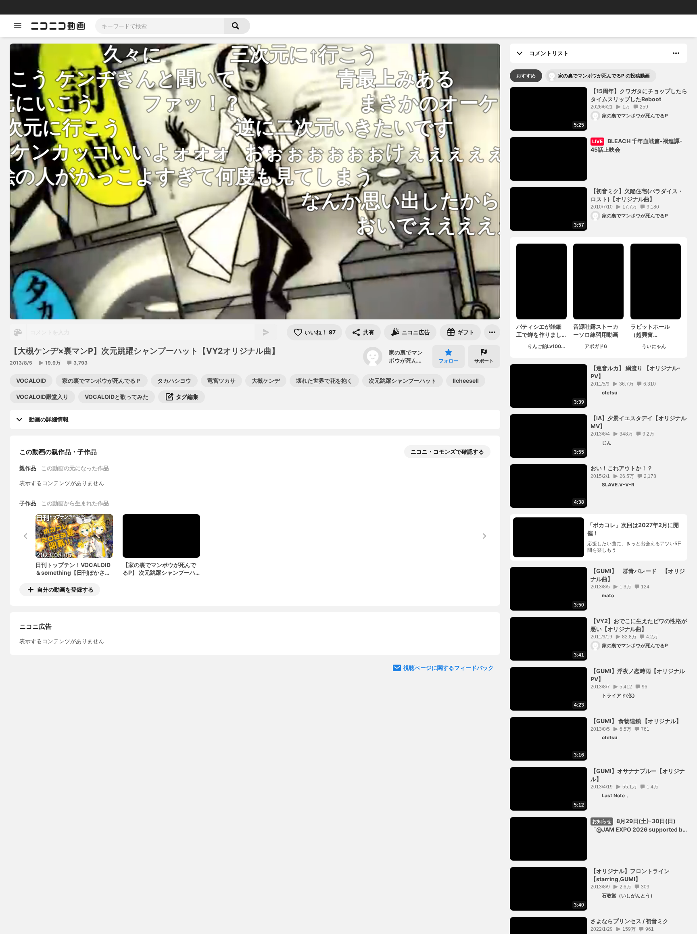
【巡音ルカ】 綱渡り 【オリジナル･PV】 (635, 372)
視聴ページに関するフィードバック (448, 741)
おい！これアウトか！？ (622, 468)
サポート (484, 361)
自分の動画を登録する (65, 589)
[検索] (237, 26)
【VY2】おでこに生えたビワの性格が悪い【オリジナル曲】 (639, 624)
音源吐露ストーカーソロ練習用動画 (595, 330)
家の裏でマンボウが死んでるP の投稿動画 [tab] (604, 76)
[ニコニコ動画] (58, 26)
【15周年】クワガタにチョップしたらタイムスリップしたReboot (639, 95)
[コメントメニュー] (676, 53)
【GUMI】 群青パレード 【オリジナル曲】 (638, 574)
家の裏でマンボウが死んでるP (406, 356)
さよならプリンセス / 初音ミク (629, 920)
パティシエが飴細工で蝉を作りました (538, 330)
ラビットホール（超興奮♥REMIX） (650, 330)
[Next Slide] (484, 664)
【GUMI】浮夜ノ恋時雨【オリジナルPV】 (638, 674)
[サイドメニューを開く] (18, 26)
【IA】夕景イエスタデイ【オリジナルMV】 (639, 422)
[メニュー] (492, 332)
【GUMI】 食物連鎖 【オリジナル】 (636, 720)
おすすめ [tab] (526, 76)
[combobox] (159, 26)
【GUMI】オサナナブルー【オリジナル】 (638, 774)
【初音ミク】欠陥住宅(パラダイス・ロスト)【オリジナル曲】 (637, 195)
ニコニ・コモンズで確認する (447, 451)
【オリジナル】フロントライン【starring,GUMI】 (630, 874)
